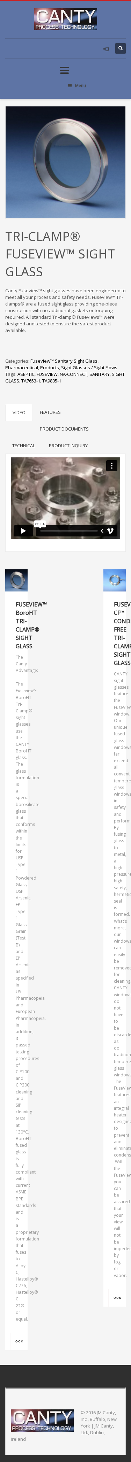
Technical (23, 445)
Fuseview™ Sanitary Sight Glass (63, 361)
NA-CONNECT (73, 374)
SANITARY (99, 374)
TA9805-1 (51, 381)
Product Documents (64, 429)
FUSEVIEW (47, 374)
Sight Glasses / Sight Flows (89, 367)
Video (19, 412)
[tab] (19, 412)
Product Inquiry (68, 445)
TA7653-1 (30, 381)
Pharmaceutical (21, 367)
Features (50, 412)
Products (49, 367)
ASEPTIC (26, 374)
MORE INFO (19, 1341)
